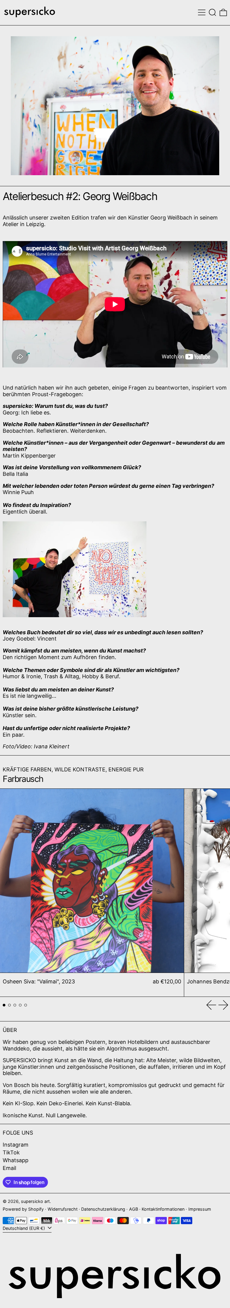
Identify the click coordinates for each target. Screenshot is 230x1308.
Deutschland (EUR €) (24, 1228)
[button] (212, 12)
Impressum (199, 1209)
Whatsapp (15, 1160)
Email (9, 1168)
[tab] (4, 1005)
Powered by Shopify (23, 1209)
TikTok (11, 1152)
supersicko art (35, 1201)
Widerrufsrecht (63, 1209)
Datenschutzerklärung (103, 1209)
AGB (133, 1209)
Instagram (15, 1145)
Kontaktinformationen (163, 1209)
